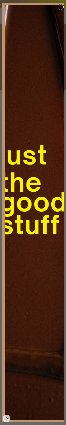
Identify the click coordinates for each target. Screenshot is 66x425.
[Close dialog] (60, 7)
